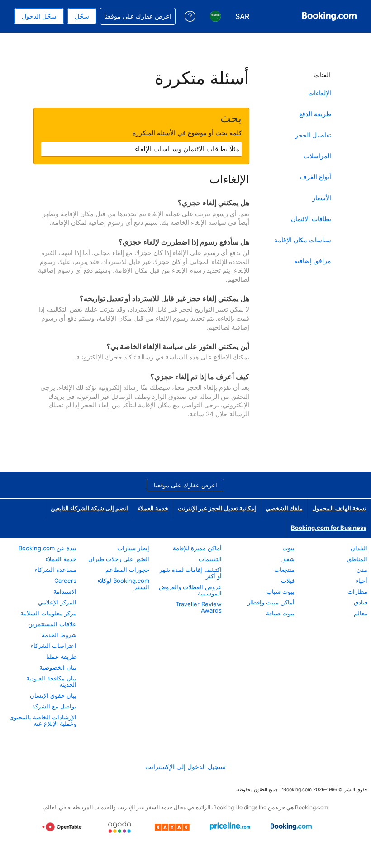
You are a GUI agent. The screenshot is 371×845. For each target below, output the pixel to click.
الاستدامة (64, 591)
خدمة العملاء (153, 508)
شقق (288, 558)
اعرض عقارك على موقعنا (185, 485)
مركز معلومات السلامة (48, 613)
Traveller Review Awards (199, 607)
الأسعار (321, 198)
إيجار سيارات (133, 548)
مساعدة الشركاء (55, 569)
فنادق (360, 602)
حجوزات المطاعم (127, 569)
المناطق (357, 558)
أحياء (361, 580)
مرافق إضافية (312, 260)
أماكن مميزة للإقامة (197, 548)
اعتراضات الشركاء (53, 645)
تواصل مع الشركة (54, 706)
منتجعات (284, 569)
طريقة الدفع (315, 114)
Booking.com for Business (328, 527)
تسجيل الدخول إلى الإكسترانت (185, 766)
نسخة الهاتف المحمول (339, 508)
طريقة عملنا (61, 656)
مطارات (357, 591)
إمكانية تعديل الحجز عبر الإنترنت (217, 508)
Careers (65, 580)
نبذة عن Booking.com (47, 548)
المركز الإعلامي (57, 602)
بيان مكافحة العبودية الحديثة (51, 681)
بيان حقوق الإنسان (53, 695)
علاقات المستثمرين (52, 624)
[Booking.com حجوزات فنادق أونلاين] (329, 16)
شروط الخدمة (59, 634)
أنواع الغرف (315, 176)
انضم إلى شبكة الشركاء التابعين (89, 508)
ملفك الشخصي (284, 508)
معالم (360, 613)
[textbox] (141, 149)
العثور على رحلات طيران (118, 558)
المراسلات (317, 156)
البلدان (359, 548)
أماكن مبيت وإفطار (271, 602)
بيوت (288, 548)
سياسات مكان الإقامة (302, 240)
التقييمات (210, 558)
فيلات (288, 580)
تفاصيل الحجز (313, 135)
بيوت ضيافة (280, 613)
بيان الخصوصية (57, 667)
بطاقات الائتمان (311, 218)
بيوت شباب (280, 591)
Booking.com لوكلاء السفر (123, 583)
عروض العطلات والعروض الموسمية (190, 590)
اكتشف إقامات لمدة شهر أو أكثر (190, 573)
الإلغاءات (319, 93)
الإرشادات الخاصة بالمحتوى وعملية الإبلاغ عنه (42, 720)
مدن (362, 569)
